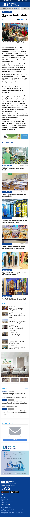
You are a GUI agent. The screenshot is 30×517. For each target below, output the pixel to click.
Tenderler (4, 388)
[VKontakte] (21, 19)
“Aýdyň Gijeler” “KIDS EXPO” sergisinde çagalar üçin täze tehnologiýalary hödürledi (14, 273)
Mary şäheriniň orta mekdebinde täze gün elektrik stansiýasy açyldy (17, 347)
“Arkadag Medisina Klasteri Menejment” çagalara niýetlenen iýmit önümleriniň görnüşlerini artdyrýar (13, 247)
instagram (5, 488)
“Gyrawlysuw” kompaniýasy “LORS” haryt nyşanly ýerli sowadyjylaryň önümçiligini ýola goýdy (14, 221)
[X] (18, 19)
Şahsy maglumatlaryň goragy (7, 500)
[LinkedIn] (19, 19)
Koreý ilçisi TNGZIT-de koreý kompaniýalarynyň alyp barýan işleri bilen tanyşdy (17, 335)
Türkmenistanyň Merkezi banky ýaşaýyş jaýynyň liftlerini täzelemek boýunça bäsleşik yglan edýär (13, 394)
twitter (2, 488)
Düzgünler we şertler (5, 499)
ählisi (26, 303)
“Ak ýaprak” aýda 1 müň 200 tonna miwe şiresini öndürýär (13, 169)
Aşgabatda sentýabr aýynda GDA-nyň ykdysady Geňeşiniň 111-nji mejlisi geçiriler (17, 309)
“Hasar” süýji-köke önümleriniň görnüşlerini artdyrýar (14, 299)
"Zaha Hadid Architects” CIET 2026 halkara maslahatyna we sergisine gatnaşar (17, 322)
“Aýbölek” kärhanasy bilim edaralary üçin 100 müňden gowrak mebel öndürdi (14, 195)
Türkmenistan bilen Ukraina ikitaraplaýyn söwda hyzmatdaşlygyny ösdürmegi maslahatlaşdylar (17, 328)
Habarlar (4, 304)
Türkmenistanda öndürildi (7, 11)
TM (22, 0)
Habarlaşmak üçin (5, 502)
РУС (26, 0)
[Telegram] (23, 19)
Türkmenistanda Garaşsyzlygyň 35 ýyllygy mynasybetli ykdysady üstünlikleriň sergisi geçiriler (17, 315)
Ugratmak (15, 439)
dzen (8, 488)
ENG (19, 0)
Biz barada (3, 497)
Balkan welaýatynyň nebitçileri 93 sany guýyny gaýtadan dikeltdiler (17, 342)
